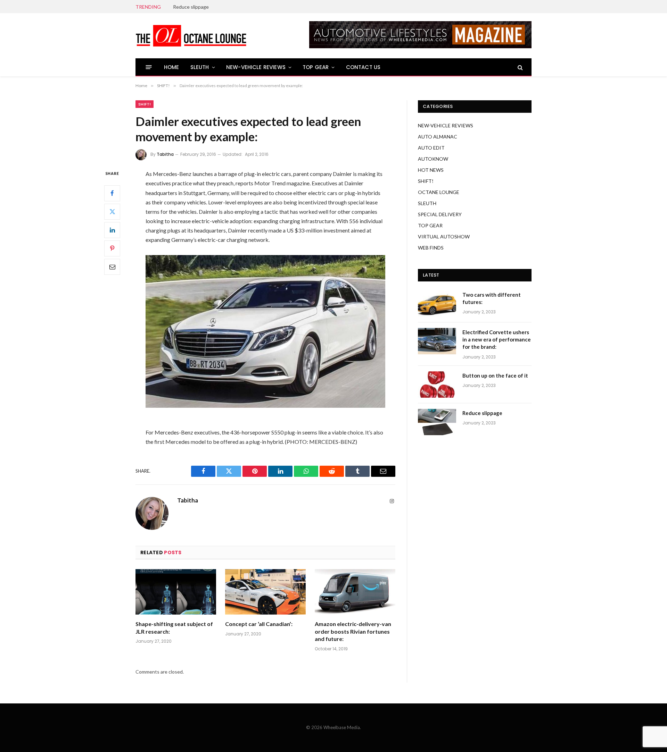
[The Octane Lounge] (191, 36)
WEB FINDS (431, 248)
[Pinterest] (112, 248)
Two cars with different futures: (491, 298)
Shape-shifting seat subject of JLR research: (174, 627)
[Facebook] (112, 193)
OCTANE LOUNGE (438, 192)
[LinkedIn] (112, 230)
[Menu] (149, 67)
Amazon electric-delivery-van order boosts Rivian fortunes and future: (353, 631)
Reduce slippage (191, 7)
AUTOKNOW (433, 159)
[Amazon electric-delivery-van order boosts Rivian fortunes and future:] (355, 592)
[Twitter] (112, 212)
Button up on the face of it (495, 375)
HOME (171, 67)
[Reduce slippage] (437, 422)
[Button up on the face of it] (437, 384)
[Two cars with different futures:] (437, 303)
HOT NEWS (431, 170)
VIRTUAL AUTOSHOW (444, 236)
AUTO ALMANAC (437, 137)
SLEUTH (199, 67)
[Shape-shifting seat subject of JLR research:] (175, 592)
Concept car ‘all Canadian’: (259, 623)
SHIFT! (144, 104)
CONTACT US (363, 67)
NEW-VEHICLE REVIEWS (256, 67)
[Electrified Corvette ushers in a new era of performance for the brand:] (437, 341)
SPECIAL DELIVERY (440, 214)
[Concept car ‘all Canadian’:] (265, 592)
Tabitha (165, 154)
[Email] (112, 267)
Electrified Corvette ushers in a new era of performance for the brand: (496, 339)
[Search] (519, 67)
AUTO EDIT (431, 148)
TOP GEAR (316, 67)
